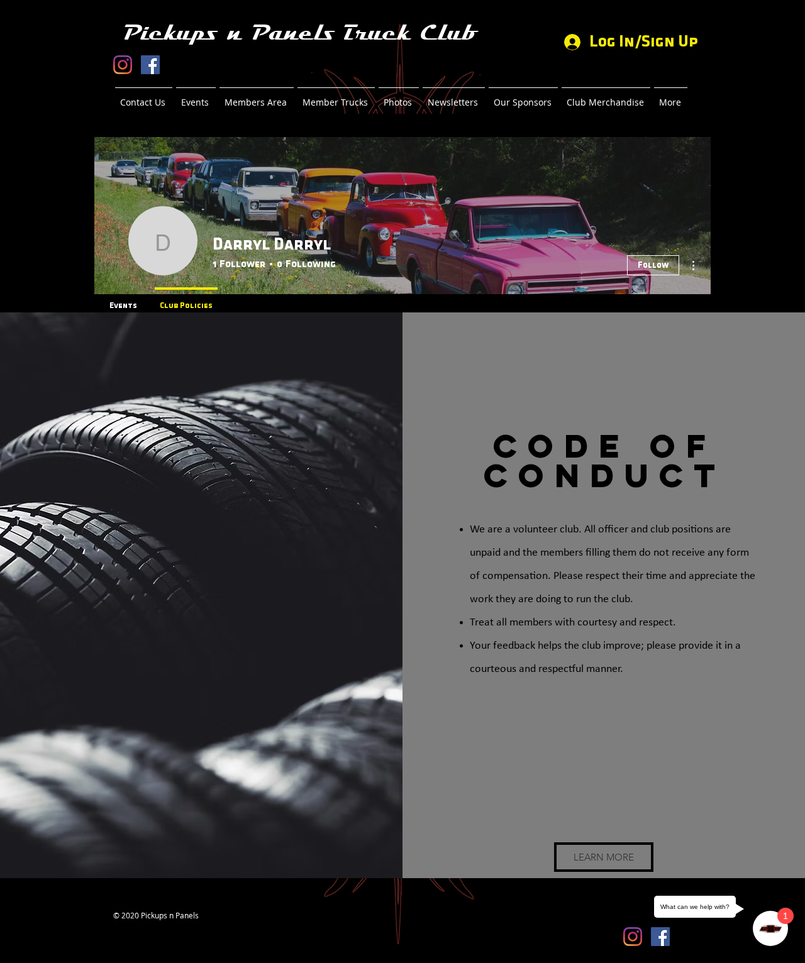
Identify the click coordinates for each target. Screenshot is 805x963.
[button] (603, 857)
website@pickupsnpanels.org (164, 925)
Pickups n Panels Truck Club (300, 33)
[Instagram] (122, 64)
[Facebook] (150, 64)
